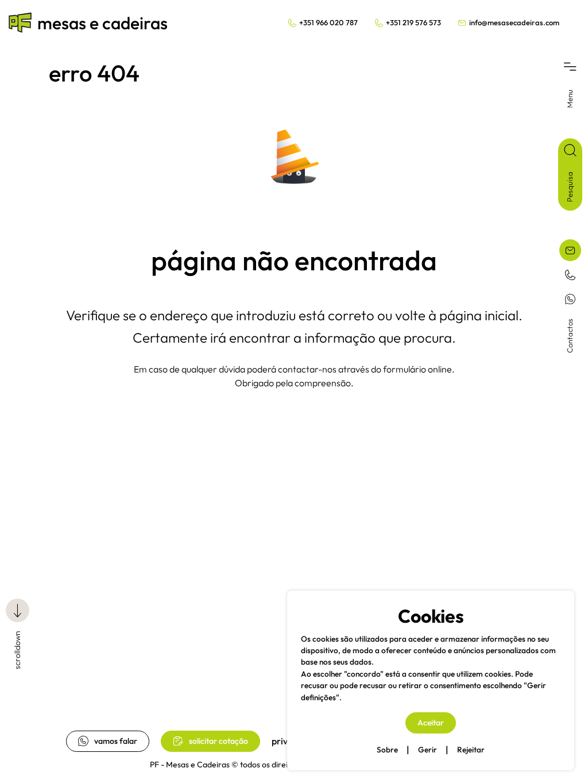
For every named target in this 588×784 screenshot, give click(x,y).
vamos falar (115, 741)
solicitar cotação (218, 741)
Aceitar (430, 722)
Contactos (569, 336)
